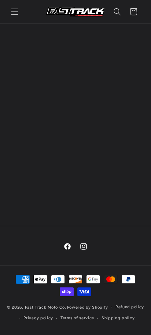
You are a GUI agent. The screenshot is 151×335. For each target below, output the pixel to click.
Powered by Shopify (87, 307)
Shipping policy (118, 318)
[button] (15, 12)
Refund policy (129, 307)
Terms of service (77, 318)
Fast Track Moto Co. (45, 307)
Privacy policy (38, 318)
